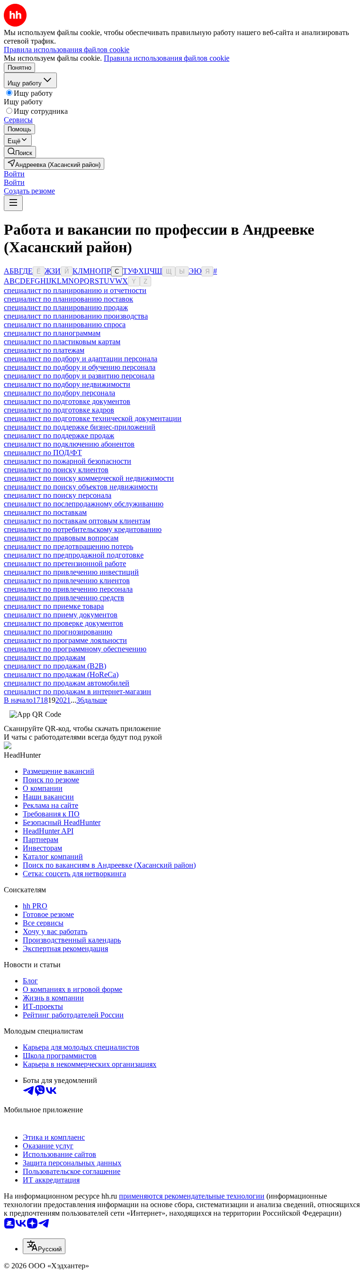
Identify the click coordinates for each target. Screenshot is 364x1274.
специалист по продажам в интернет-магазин (77, 691)
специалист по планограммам (52, 333)
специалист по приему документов (61, 615)
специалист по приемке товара (54, 606)
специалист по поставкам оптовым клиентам (77, 521)
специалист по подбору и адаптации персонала (80, 359)
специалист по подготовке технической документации (93, 418)
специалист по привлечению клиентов (67, 581)
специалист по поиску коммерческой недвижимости (89, 478)
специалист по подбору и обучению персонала (79, 367)
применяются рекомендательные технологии (191, 1196)
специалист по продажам (44, 657)
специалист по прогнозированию (58, 632)
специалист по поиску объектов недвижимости (81, 487)
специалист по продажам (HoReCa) (61, 674)
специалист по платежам (44, 350)
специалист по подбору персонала (59, 393)
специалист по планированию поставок (68, 299)
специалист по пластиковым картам (62, 342)
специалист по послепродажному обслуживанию (84, 504)
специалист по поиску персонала (57, 495)
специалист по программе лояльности (65, 640)
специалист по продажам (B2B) (55, 666)
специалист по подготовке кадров (59, 410)
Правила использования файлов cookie (166, 58)
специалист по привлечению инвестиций (71, 572)
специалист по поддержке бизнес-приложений (79, 427)
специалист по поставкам (45, 512)
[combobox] (44, 1246)
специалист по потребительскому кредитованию (83, 529)
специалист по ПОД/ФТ (43, 453)
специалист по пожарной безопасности (67, 461)
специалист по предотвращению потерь (68, 546)
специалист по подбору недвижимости (67, 384)
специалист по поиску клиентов (56, 470)
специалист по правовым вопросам (61, 538)
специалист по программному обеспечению (75, 649)
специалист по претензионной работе (65, 563)
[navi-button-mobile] (13, 203)
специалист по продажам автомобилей (66, 683)
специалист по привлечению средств (64, 598)
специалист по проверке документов (63, 623)
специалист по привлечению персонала (68, 589)
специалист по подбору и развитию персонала (79, 376)
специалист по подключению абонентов (69, 444)
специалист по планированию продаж (66, 307)
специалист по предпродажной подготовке (74, 555)
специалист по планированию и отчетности (75, 290)
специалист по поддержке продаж (59, 435)
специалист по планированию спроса (65, 325)
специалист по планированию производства (76, 316)
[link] (20, 152)
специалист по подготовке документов (67, 401)
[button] (14, 174)
